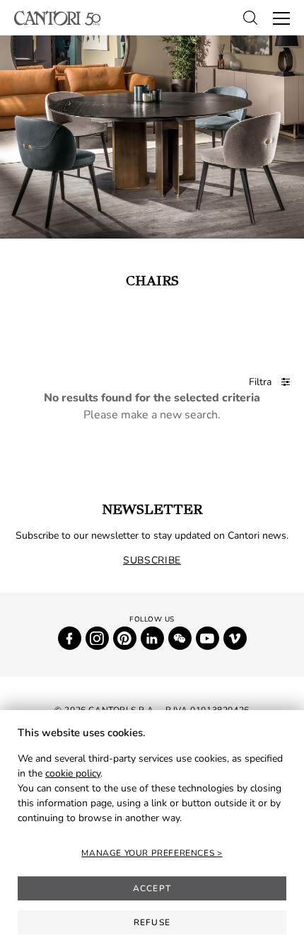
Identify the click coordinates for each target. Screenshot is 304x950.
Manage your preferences (148, 853)
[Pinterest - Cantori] (124, 638)
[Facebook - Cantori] (69, 638)
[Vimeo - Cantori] (235, 638)
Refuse (152, 922)
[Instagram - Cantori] (97, 638)
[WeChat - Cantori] (180, 638)
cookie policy (72, 773)
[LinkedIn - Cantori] (152, 638)
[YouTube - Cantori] (207, 638)
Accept (152, 888)
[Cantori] (57, 18)
